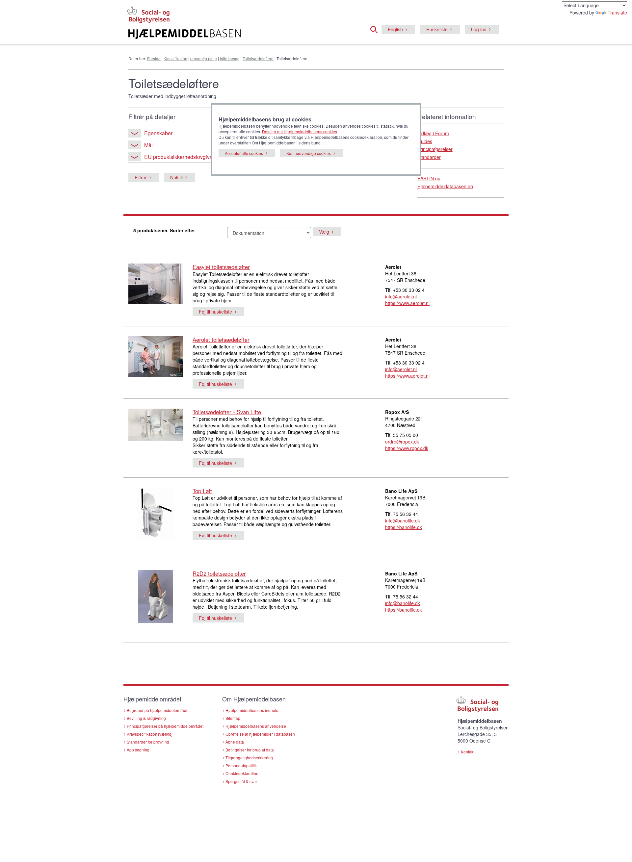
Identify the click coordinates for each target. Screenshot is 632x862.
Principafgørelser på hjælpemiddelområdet (165, 726)
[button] (376, 28)
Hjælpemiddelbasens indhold (251, 710)
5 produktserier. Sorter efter (164, 230)
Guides (424, 141)
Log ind (479, 29)
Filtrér (141, 177)
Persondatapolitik (241, 765)
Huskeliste (437, 29)
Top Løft (202, 491)
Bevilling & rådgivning (146, 718)
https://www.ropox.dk (406, 448)
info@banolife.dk (402, 520)
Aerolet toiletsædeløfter (221, 339)
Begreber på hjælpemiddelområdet (158, 710)
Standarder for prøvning (148, 742)
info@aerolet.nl (401, 296)
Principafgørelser (435, 149)
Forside (154, 58)
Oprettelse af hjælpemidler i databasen (260, 734)
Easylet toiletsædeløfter (221, 267)
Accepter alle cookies (244, 153)
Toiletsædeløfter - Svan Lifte (227, 412)
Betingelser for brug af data (249, 749)
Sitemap (232, 718)
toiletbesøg (230, 58)
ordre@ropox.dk (402, 441)
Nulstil (176, 177)
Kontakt (467, 751)
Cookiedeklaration (241, 773)
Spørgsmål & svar (241, 781)
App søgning (138, 749)
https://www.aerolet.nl (407, 303)
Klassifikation (175, 58)
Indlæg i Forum (433, 133)
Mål (148, 145)
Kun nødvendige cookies (308, 153)
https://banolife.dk (403, 527)
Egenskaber (158, 133)
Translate (617, 12)
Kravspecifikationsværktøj (149, 734)
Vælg (324, 231)
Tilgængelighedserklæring (249, 757)
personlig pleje (203, 58)
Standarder (429, 157)
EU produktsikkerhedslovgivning (182, 157)
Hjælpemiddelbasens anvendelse (255, 726)
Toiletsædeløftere (258, 58)
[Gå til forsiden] (235, 34)
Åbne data (234, 742)
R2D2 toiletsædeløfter (219, 573)
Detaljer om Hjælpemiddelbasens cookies (299, 131)
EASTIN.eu (428, 178)
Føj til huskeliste (215, 311)
